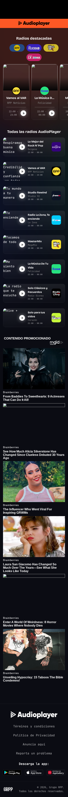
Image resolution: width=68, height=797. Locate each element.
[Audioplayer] (34, 23)
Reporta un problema (34, 753)
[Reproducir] (23, 113)
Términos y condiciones (34, 726)
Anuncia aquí (34, 744)
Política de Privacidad (34, 735)
